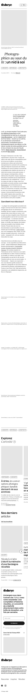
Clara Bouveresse (6, 137)
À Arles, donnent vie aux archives (11, 486)
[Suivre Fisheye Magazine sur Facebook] (2, 686)
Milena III (18, 73)
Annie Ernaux (20, 229)
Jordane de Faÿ (17, 580)
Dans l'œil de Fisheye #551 (11, 632)
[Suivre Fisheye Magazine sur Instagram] (5, 686)
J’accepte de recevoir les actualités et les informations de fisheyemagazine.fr (13, 628)
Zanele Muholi (21, 150)
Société (4, 555)
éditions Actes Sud (10, 133)
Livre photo (22, 68)
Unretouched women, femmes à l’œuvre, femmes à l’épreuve (11, 248)
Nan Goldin (11, 151)
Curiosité (5, 68)
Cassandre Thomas (10, 504)
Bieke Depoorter (11, 150)
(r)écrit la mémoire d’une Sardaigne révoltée (11, 563)
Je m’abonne (14, 623)
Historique (13, 68)
